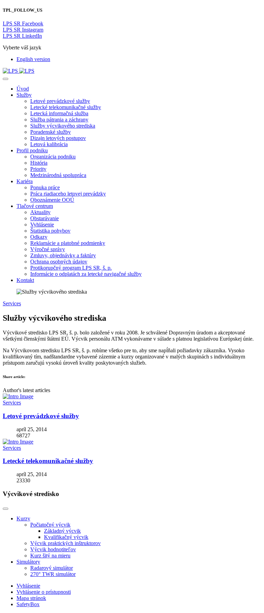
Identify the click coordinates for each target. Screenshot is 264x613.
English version (33, 59)
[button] (24, 95)
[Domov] (18, 71)
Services (12, 303)
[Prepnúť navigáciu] (5, 509)
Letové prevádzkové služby (41, 416)
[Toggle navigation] (5, 79)
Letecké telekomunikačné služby (48, 460)
